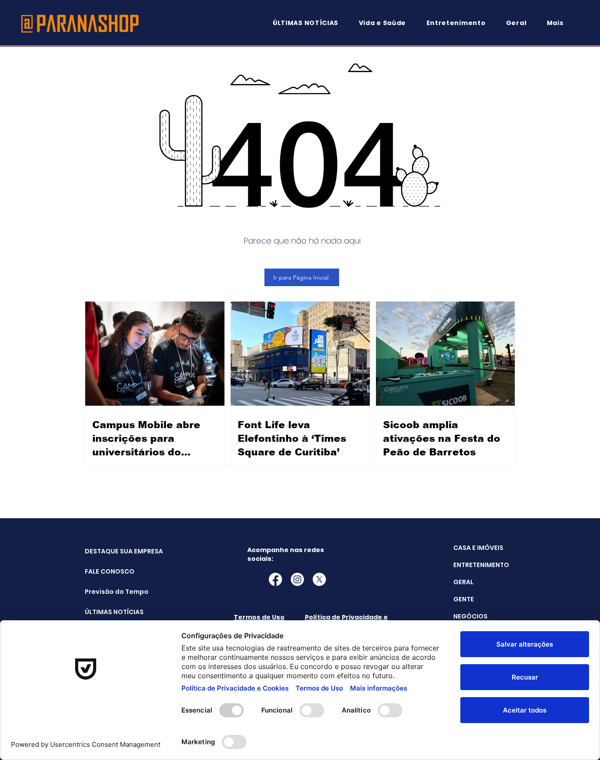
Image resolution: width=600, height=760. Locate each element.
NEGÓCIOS (470, 616)
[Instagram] (297, 579)
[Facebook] (275, 579)
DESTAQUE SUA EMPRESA (107, 551)
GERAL (463, 582)
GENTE (463, 599)
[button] (559, 23)
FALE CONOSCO (107, 571)
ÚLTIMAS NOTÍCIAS (107, 611)
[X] (319, 579)
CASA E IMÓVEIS (478, 547)
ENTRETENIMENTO (481, 564)
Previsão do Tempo (107, 591)
